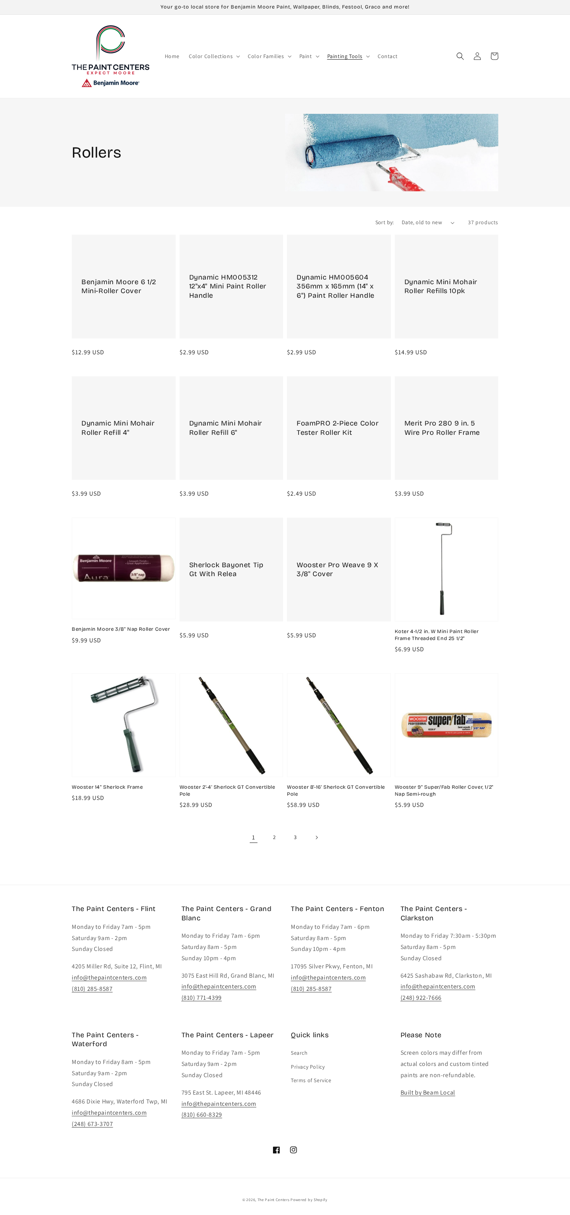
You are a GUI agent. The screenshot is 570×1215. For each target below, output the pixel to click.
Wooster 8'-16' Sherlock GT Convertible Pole (336, 790)
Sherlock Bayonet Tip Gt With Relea (226, 569)
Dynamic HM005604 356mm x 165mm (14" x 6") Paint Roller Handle (336, 286)
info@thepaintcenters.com (109, 977)
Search (299, 1052)
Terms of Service (311, 1080)
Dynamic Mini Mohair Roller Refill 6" (225, 427)
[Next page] (316, 837)
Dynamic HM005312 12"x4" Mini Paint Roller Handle (227, 286)
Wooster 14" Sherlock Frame (107, 787)
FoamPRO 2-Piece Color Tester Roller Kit (338, 427)
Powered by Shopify (309, 1199)
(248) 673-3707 (92, 1124)
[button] (213, 56)
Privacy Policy (308, 1066)
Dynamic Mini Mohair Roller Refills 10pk (440, 286)
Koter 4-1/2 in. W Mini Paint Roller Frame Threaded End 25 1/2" (437, 635)
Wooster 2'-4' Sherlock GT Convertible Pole (227, 790)
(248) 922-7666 (421, 998)
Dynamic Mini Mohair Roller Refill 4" (117, 427)
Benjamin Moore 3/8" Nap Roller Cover (121, 629)
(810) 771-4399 (201, 998)
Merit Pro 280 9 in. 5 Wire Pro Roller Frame (442, 427)
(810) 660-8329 (201, 1114)
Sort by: (384, 222)
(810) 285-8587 (92, 989)
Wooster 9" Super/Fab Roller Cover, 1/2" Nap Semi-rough (444, 790)
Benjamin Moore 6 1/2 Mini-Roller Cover (118, 286)
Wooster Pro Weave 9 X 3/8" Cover (337, 569)
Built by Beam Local (428, 1092)
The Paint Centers (273, 1199)
